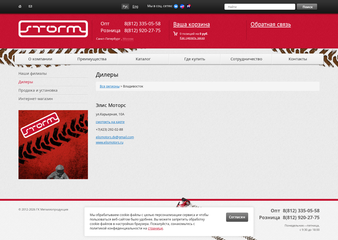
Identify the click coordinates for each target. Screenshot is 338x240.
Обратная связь (271, 24)
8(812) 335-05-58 (142, 23)
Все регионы (110, 86)
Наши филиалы (32, 73)
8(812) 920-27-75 (142, 30)
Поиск (308, 7)
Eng (135, 6)
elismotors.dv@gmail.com (115, 137)
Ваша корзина (191, 24)
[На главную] (19, 6)
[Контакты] (30, 6)
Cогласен (237, 217)
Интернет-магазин (35, 98)
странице (155, 228)
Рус (125, 6)
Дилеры (25, 81)
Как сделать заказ (192, 38)
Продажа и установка (38, 90)
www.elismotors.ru (109, 142)
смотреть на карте (110, 122)
